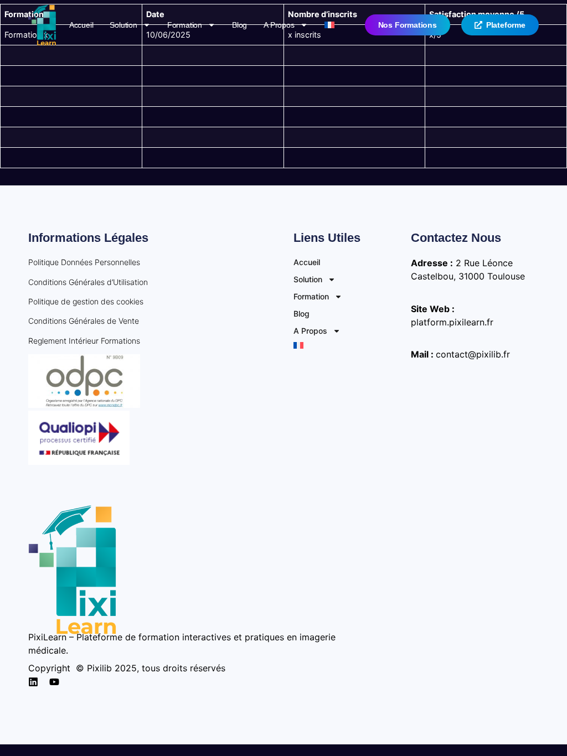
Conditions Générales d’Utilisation (88, 282)
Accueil (81, 24)
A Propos (279, 24)
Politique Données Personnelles (84, 262)
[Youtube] (54, 682)
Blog (239, 24)
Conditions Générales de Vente (83, 320)
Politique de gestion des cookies (85, 301)
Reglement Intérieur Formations (84, 340)
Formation (184, 24)
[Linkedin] (33, 682)
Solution (123, 24)
